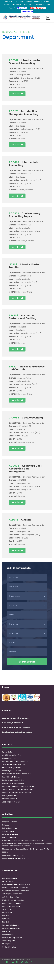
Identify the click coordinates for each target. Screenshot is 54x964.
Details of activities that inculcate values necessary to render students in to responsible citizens (27, 844)
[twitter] (22, 962)
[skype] (17, 962)
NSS (25, 4)
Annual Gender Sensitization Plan (15, 858)
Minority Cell (7, 912)
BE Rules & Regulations (11, 767)
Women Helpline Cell (10, 925)
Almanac (38, 1)
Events (29, 1)
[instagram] (31, 962)
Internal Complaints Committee (15, 887)
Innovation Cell (8, 934)
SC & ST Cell (7, 909)
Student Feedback (9, 799)
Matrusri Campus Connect (13, 855)
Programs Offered (9, 822)
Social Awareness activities (13, 780)
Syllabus (5, 825)
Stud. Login (19, 1)
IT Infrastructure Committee (13, 900)
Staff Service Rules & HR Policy (14, 764)
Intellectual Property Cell (12, 937)
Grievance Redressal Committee (15, 890)
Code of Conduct (9, 947)
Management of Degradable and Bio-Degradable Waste (25, 849)
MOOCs (5, 852)
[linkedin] (13, 962)
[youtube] (26, 962)
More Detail (17, 93)
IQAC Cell (6, 919)
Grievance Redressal (10, 834)
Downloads (39, 4)
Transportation (8, 831)
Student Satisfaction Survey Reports (16, 792)
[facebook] (3, 962)
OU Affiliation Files (9, 758)
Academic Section (9, 878)
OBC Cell (5, 915)
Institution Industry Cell (11, 928)
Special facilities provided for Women (17, 789)
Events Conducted (9, 837)
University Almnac (9, 828)
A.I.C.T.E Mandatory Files (11, 755)
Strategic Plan (8, 944)
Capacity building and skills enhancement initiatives (23, 840)
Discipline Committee (11, 906)
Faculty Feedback (9, 795)
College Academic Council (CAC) (16, 884)
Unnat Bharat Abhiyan (11, 777)
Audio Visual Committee (12, 903)
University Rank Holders (11, 770)
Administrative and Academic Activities (18, 786)
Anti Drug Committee (10, 897)
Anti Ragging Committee (12, 894)
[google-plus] (7, 962)
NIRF (48, 4)
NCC (31, 4)
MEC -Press (16, 4)
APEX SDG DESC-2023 (11, 802)
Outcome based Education (13, 783)
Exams (46, 1)
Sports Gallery (8, 752)
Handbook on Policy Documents (15, 761)
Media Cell (6, 931)
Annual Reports (8, 940)
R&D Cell (5, 922)
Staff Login (9, 1)
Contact (11, 8)
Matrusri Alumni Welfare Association (17, 774)
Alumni (7, 4)
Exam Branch (7, 881)
